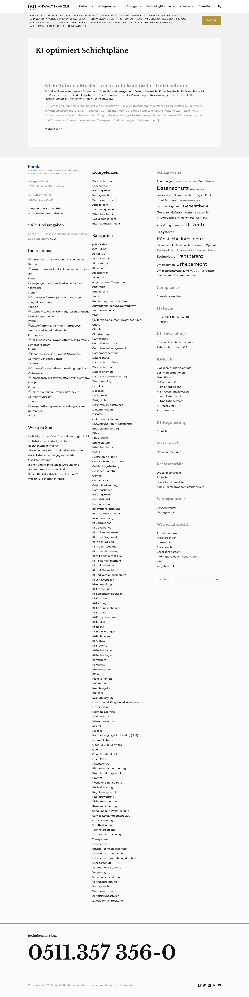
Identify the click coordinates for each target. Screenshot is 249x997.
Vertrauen (207, 270)
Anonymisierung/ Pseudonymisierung (161, 19)
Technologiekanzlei (159, 6)
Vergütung (99, 872)
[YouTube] (219, 985)
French (32, 292)
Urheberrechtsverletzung (108, 853)
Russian (33, 415)
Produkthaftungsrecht (106, 773)
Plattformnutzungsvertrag (109, 768)
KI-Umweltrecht (167, 410)
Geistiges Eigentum (105, 471)
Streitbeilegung (102, 825)
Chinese (33, 401)
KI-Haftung (99, 603)
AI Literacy (99, 268)
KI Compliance (190, 91)
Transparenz (100, 839)
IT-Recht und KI (167, 382)
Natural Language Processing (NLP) (115, 735)
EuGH (96, 452)
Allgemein (98, 277)
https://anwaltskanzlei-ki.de (45, 213)
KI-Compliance (39, 22)
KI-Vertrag (98, 664)
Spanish (33, 306)
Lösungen (131, 6)
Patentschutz (101, 763)
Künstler (97, 693)
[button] (92, 6)
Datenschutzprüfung (163, 15)
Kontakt (185, 6)
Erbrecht (162, 477)
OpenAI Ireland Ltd (104, 754)
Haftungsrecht (101, 190)
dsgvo (200, 195)
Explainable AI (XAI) (104, 456)
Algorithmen (100, 272)
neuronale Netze (102, 740)
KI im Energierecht (169, 386)
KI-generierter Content (192, 217)
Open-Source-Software (107, 744)
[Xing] (214, 985)
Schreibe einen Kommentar (62, 91)
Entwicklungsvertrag (105, 428)
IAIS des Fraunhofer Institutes (176, 342)
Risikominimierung (104, 806)
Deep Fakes (164, 377)
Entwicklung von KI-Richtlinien (112, 19)
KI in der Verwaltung (133, 95)
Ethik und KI (100, 437)
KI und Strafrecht (103, 570)
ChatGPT (98, 324)
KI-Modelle (177, 226)
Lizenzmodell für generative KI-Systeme (117, 702)
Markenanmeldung (169, 452)
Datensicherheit (102, 371)
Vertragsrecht (101, 195)
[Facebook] (199, 985)
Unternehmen (166, 264)
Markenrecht (165, 245)
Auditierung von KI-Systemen (111, 301)
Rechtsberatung (59, 15)
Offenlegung (198, 245)
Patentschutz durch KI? (172, 347)
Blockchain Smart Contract (174, 367)
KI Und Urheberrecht (170, 401)
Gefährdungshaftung (105, 466)
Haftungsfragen (102, 490)
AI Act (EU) (99, 253)
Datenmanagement (105, 353)
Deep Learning (101, 381)
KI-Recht (84, 6)
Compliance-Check (104, 343)
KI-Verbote (99, 659)
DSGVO (97, 414)
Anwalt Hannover (168, 533)
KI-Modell (98, 622)
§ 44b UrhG (99, 244)
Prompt (97, 777)
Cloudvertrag (100, 334)
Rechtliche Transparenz (107, 782)
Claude (96, 329)
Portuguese (35, 335)
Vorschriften (164, 275)
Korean (32, 387)
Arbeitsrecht (90, 91)
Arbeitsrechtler (166, 537)
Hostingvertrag (101, 504)
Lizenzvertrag (100, 707)
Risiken (171, 250)
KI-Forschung (101, 598)
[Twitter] (204, 985)
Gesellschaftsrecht (169, 551)
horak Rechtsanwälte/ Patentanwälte (180, 486)
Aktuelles (205, 6)
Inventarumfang (102, 518)
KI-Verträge (109, 15)
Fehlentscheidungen (190, 200)
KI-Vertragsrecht (102, 669)
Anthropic (98, 286)
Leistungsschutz (102, 697)
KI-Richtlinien (73, 98)
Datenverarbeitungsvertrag (109, 376)
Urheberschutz (101, 862)
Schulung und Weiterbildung (110, 811)
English (32, 278)
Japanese (34, 363)
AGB (53, 238)
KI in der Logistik (80, 95)
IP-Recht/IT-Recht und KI (173, 317)
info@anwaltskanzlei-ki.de (44, 208)
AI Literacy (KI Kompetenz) (47, 26)
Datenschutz (100, 357)
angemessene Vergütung (108, 282)
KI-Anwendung (102, 584)
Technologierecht (103, 209)
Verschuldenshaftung (106, 877)
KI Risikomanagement (161, 95)
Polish (32, 349)
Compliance (100, 338)
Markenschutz (101, 716)
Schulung (201, 250)
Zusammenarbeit (185, 275)
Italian (32, 320)
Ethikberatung (101, 442)
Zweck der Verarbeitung (107, 900)
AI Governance (101, 22)
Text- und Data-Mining (106, 834)
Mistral (96, 726)
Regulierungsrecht (104, 218)
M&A (160, 561)
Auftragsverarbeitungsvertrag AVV (114, 305)
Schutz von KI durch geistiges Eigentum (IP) (143, 22)
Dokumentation (102, 409)
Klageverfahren (102, 678)
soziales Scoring (102, 820)
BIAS (95, 315)
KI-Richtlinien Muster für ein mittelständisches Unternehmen (117, 85)
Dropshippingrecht (169, 472)
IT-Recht (162, 321)
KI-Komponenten (103, 617)
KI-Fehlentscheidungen (107, 593)
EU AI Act (163, 200)
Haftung (176, 212)
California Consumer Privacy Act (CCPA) (117, 319)
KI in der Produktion (105, 95)
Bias (195, 181)
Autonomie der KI (103, 310)
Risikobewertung (85, 15)
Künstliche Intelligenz (180, 238)
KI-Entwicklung (102, 589)
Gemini (97, 475)
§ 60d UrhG (99, 249)
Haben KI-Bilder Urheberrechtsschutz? (53, 474)
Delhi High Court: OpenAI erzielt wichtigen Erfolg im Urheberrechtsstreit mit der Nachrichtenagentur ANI (59, 441)
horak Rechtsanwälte (170, 482)
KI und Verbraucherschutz (109, 574)
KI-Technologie (102, 650)
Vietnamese (35, 373)
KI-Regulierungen (103, 631)
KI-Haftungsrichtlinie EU (107, 608)
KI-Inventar (99, 612)
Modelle (97, 730)
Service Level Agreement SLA (111, 815)
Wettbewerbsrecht (104, 200)
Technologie (166, 256)
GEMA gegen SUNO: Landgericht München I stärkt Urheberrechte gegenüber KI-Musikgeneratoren (56, 455)
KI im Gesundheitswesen (173, 391)
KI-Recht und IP (167, 405)
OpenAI (97, 749)
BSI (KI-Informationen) (171, 372)
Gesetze (163, 212)
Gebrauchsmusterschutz (108, 461)
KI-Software (99, 641)
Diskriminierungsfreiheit (107, 404)
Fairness (174, 200)
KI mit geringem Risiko (107, 556)
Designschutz (101, 400)
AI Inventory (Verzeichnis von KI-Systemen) (58, 19)
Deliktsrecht (100, 395)
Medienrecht (183, 245)
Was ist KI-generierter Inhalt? (47, 478)
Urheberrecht (101, 186)
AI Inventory (100, 263)
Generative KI (77, 26)
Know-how (99, 683)
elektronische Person (106, 419)
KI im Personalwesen (105, 532)
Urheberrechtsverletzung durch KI (114, 858)
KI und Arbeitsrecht (104, 565)
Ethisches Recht (169, 91)
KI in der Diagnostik (105, 537)
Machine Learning (103, 711)
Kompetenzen (108, 6)
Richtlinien (162, 250)
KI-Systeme (99, 645)
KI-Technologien (102, 655)
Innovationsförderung (106, 508)
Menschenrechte (103, 721)
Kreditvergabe (101, 688)
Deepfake (98, 386)
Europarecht (165, 547)
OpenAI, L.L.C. (101, 759)
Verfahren (195, 271)
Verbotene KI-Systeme (106, 867)
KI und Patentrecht (169, 396)
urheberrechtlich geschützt (109, 848)
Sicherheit (212, 250)
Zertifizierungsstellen (105, 895)
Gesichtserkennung (105, 485)
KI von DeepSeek (103, 579)
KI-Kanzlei (36, 15)
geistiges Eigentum (169, 206)
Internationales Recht (106, 223)
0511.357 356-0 (102, 953)
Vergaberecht (165, 566)
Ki (207, 212)
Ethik (95, 433)
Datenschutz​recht (146, 91)
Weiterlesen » (53, 129)
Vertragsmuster (167, 507)
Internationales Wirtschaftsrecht (178, 556)
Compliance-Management (70, 22)
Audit (95, 296)
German (33, 264)
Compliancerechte (169, 296)
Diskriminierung (164, 195)
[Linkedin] (209, 985)
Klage (96, 674)
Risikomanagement (105, 801)
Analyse (187, 181)
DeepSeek (98, 390)
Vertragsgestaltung (104, 881)
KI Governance (101, 527)
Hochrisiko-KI (101, 499)
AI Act (160, 181)
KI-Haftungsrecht (133, 15)
